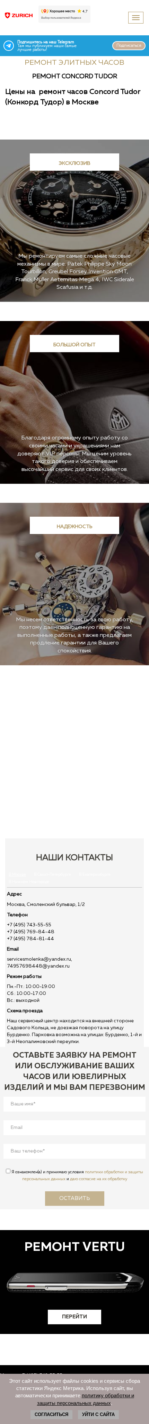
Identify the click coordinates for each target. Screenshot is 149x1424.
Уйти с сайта (98, 1414)
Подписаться (128, 46)
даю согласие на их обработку (98, 1179)
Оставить (74, 1198)
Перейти (74, 1316)
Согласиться (51, 1414)
